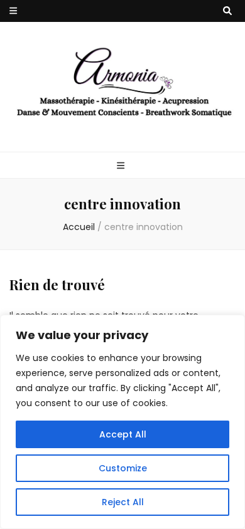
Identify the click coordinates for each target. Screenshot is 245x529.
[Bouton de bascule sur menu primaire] (122, 166)
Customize (123, 468)
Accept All (122, 434)
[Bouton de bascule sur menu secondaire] (13, 11)
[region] (122, 422)
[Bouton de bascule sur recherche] (227, 11)
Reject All (123, 502)
